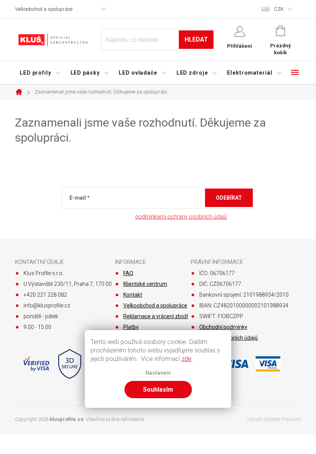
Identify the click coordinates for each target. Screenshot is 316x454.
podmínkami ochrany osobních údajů (181, 217)
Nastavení (158, 373)
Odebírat (229, 198)
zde (187, 358)
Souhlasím (158, 389)
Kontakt (132, 295)
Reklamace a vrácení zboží (155, 316)
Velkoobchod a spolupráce (43, 9)
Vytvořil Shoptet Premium (274, 419)
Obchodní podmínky (223, 327)
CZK (279, 9)
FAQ (128, 273)
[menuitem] (40, 73)
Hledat (196, 39)
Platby (131, 327)
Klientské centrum (145, 284)
